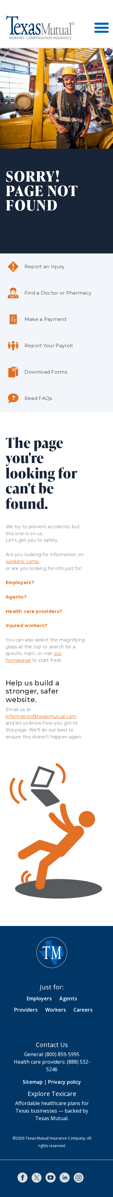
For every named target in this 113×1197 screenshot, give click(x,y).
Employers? (20, 582)
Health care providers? (34, 611)
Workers (55, 1009)
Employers (39, 998)
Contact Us (52, 1044)
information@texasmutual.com (41, 716)
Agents (68, 998)
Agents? (16, 597)
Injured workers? (26, 625)
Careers (83, 1009)
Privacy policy (64, 1081)
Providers (26, 1009)
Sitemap (33, 1081)
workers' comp (22, 561)
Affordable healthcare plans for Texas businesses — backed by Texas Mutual (52, 1111)
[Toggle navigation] (101, 28)
